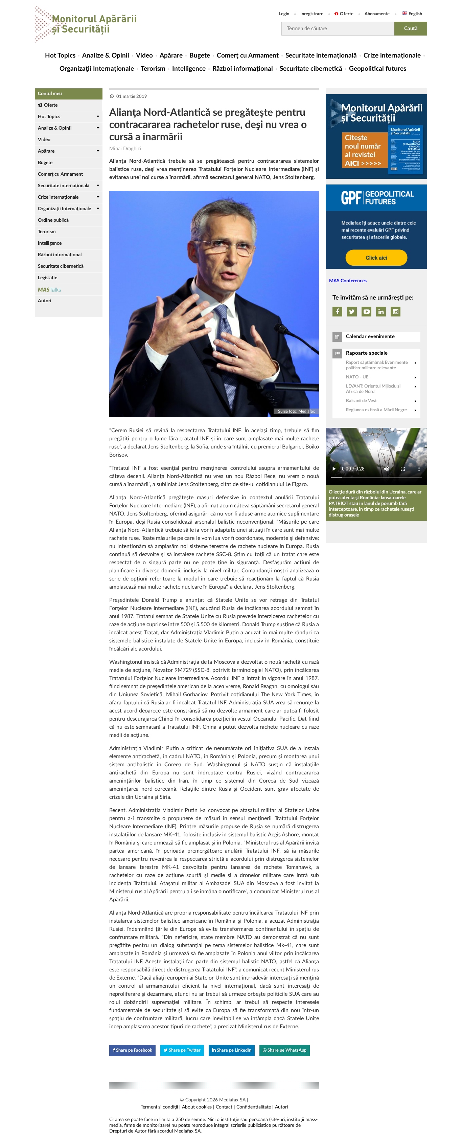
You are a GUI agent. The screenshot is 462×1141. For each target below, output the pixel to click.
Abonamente (377, 14)
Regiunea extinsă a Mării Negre (376, 410)
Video (144, 55)
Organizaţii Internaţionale (97, 69)
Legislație (47, 278)
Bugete (199, 55)
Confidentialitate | (255, 1107)
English (415, 14)
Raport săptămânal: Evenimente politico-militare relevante (377, 365)
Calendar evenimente (370, 336)
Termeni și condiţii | (161, 1107)
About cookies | (198, 1107)
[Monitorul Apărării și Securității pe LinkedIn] (381, 311)
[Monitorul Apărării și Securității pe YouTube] (366, 311)
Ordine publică (53, 220)
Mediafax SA (232, 1100)
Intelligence (189, 69)
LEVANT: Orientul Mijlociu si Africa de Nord (373, 389)
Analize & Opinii (105, 55)
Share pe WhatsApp (286, 1050)
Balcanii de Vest (361, 401)
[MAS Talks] (68, 289)
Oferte (346, 14)
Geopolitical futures (377, 69)
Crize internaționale (392, 55)
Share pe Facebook (133, 1050)
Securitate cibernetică (311, 69)
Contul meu (50, 93)
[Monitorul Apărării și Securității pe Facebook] (337, 311)
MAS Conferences (348, 281)
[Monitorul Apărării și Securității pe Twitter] (352, 311)
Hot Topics (60, 55)
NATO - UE (357, 377)
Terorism (153, 69)
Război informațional (242, 69)
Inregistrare (311, 14)
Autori (44, 301)
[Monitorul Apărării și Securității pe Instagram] (395, 311)
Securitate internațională (321, 55)
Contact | (225, 1107)
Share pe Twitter (184, 1050)
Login (284, 14)
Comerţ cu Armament (248, 55)
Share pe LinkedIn (233, 1050)
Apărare (171, 55)
